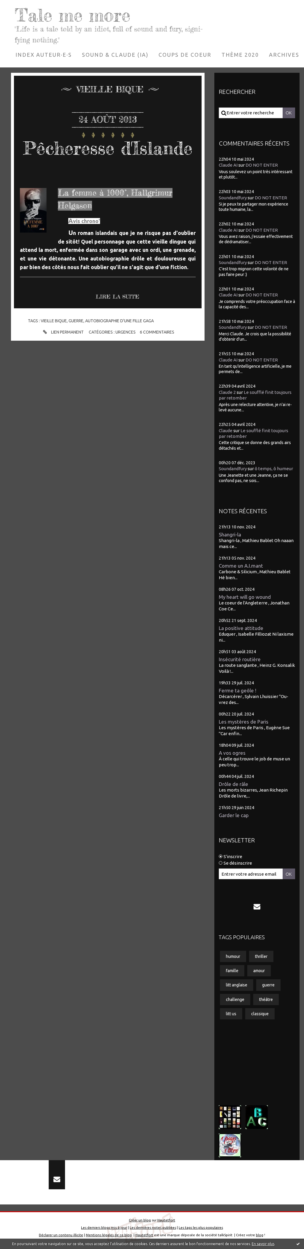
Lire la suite (117, 296)
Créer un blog (140, 1220)
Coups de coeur (185, 55)
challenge (235, 999)
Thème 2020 (240, 55)
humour (233, 956)
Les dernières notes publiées (153, 1227)
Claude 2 (227, 392)
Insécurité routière (240, 659)
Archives (284, 55)
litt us (231, 1013)
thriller (261, 956)
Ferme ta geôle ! (237, 690)
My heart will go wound (245, 597)
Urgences (125, 332)
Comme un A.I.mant (241, 566)
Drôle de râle (233, 784)
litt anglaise (236, 985)
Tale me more (72, 15)
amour (259, 970)
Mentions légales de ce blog (109, 1235)
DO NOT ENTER (262, 165)
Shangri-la (230, 534)
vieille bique (54, 320)
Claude (225, 430)
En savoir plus (263, 1244)
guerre (76, 320)
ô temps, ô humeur (274, 468)
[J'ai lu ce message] (298, 1243)
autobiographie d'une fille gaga (119, 320)
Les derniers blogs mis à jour (104, 1227)
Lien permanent (67, 332)
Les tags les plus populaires (201, 1227)
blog (259, 1235)
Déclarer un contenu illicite (61, 1235)
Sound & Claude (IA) (115, 55)
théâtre (266, 999)
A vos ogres (232, 753)
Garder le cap (234, 815)
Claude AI (228, 165)
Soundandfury (233, 197)
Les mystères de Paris (243, 721)
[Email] (257, 907)
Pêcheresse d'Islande (107, 148)
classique (260, 1013)
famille (232, 970)
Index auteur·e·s (43, 55)
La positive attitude (241, 628)
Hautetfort (166, 1220)
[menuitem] (43, 54)
